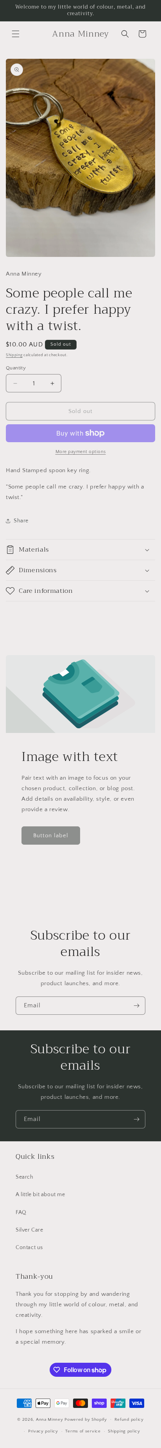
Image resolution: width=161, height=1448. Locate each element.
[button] (15, 33)
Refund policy (129, 1419)
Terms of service (82, 1431)
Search (25, 1177)
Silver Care (29, 1230)
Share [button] (21, 521)
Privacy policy (43, 1431)
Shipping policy (124, 1431)
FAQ (21, 1212)
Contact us (29, 1247)
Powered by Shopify (85, 1419)
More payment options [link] (80, 451)
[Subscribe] (136, 1005)
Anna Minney (50, 1419)
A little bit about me (40, 1194)
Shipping (14, 355)
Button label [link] (50, 835)
